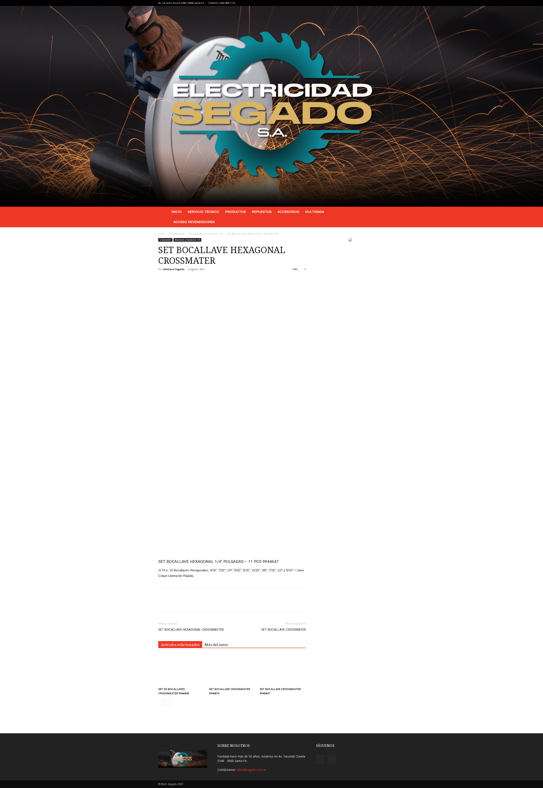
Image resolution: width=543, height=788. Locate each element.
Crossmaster (177, 234)
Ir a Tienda (314, 211)
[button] (380, 212)
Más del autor (216, 645)
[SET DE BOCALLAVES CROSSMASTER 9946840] (181, 670)
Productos (235, 211)
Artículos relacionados (180, 645)
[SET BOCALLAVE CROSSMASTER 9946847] (283, 670)
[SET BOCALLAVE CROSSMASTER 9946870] (232, 670)
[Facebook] (374, 3)
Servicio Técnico (203, 211)
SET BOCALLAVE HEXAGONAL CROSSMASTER (191, 630)
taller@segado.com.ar (251, 770)
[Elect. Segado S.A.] (271, 106)
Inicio (176, 211)
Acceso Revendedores (194, 222)
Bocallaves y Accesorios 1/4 (206, 234)
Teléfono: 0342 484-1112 (221, 2)
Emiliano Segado (173, 269)
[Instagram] (381, 3)
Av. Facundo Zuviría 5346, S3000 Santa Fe (181, 2)
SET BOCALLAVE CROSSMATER (283, 630)
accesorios (288, 211)
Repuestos (262, 211)
